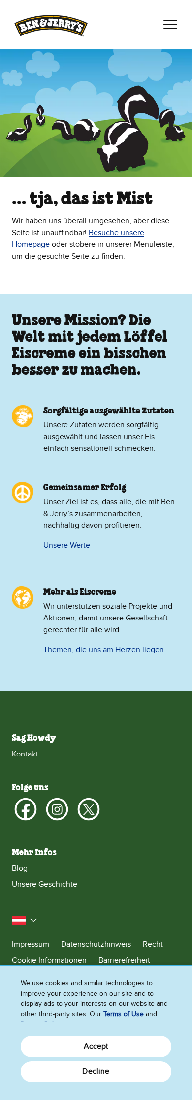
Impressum (30, 944)
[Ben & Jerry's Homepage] (51, 24)
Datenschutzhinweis (96, 944)
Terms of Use (123, 1014)
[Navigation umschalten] (170, 24)
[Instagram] (57, 809)
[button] (24, 920)
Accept (96, 1046)
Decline (95, 1071)
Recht (153, 944)
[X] (88, 809)
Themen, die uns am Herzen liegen (104, 649)
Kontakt (25, 754)
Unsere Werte (67, 545)
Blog (20, 868)
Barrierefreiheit (124, 960)
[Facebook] (25, 809)
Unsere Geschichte (44, 884)
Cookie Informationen (49, 960)
